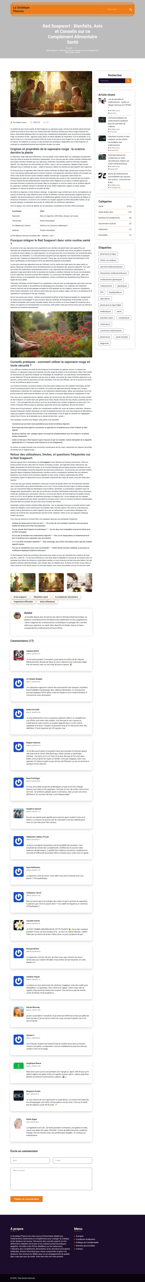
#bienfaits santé (41, 597)
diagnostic (104, 343)
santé (119, 311)
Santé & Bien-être (115, 212)
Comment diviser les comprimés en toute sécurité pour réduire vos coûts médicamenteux (118, 155)
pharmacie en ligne (108, 254)
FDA (101, 292)
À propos (80, 1236)
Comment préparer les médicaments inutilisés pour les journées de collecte (118, 118)
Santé (115, 206)
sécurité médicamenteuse (111, 267)
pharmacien (105, 337)
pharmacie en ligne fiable (110, 305)
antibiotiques (105, 311)
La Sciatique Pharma (21, 9)
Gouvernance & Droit (115, 224)
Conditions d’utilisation (85, 1239)
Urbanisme (115, 229)
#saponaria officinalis (23, 602)
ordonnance (105, 324)
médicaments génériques (111, 279)
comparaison (123, 318)
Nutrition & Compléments (115, 218)
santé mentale (122, 337)
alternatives (105, 299)
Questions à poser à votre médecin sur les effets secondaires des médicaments (119, 136)
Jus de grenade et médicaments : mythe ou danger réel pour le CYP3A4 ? (119, 99)
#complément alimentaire (66, 597)
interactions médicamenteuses (113, 273)
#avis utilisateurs (47, 602)
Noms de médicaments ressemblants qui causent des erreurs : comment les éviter (119, 174)
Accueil (69, 48)
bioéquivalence (115, 292)
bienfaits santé (106, 318)
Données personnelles (85, 1246)
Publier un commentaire (26, 1199)
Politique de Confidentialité (87, 1242)
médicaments (106, 286)
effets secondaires (108, 260)
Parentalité (115, 235)
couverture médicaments (111, 330)
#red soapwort (20, 597)
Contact (79, 1249)
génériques (122, 286)
